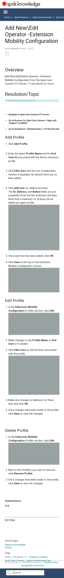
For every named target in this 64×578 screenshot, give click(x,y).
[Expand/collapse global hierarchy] (5, 12)
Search (9, 573)
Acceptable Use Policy (33, 565)
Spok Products (22, 17)
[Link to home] (20, 4)
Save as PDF (7, 54)
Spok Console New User (38, 560)
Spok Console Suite (42, 17)
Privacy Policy (50, 562)
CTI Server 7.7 (20, 557)
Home (7, 17)
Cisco (8, 557)
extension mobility (38, 557)
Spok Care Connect (15, 560)
